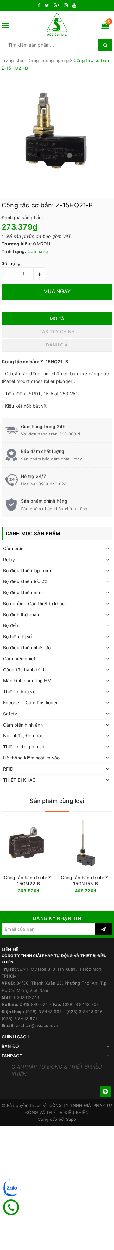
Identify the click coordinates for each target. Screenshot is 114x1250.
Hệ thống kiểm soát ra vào (31, 757)
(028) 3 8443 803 (81, 1004)
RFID (8, 768)
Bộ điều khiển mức (23, 592)
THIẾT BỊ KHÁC (19, 780)
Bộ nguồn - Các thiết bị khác (34, 603)
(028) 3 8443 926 (84, 1011)
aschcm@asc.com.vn (37, 1025)
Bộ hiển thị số (17, 636)
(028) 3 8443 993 (44, 1011)
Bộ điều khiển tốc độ (25, 581)
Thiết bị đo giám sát (24, 746)
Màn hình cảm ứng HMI (28, 680)
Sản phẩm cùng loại (57, 800)
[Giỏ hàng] (105, 26)
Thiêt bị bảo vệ (19, 691)
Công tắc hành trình (24, 669)
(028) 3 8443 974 (19, 1018)
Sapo (71, 1119)
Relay (9, 559)
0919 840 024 (34, 1004)
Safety (10, 713)
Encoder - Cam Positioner (30, 702)
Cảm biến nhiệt (19, 658)
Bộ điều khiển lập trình (27, 570)
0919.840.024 (52, 483)
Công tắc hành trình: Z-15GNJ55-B (85, 880)
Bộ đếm (11, 625)
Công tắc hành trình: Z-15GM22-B (28, 880)
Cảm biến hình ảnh (23, 724)
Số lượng (11, 263)
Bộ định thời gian (21, 614)
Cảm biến (13, 548)
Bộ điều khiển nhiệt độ (27, 647)
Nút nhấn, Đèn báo (23, 735)
